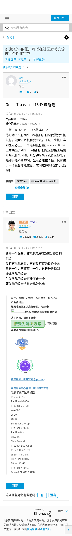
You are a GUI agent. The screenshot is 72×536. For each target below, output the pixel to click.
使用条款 (32, 529)
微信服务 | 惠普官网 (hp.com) (27, 379)
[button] (64, 77)
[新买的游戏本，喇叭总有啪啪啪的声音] (27, 67)
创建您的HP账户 (16, 59)
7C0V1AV (22, 181)
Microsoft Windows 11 (44, 181)
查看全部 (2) (22, 187)
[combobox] (36, 27)
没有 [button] (53, 495)
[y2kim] (11, 225)
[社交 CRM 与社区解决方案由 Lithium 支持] (42, 512)
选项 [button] (66, 37)
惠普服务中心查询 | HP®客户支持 (29, 388)
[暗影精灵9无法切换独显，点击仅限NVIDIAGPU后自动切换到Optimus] (23, 67)
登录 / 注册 (60, 18)
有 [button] (42, 495)
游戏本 (11, 37)
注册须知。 (46, 529)
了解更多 (39, 59)
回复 (15, 197)
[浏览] (6, 18)
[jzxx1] (11, 80)
